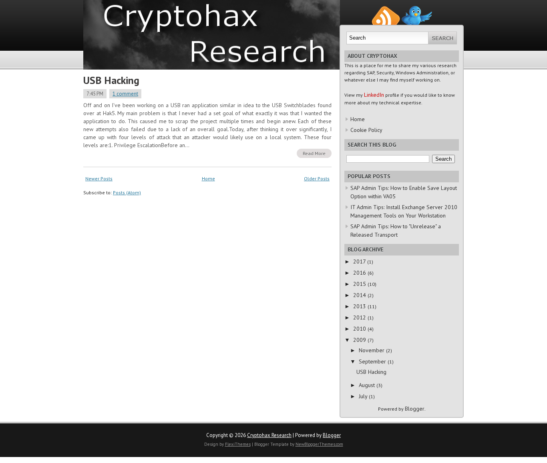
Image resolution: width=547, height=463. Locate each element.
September (373, 361)
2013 (360, 306)
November (372, 350)
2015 (360, 283)
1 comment (125, 93)
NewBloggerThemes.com (319, 444)
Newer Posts (99, 179)
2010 (360, 328)
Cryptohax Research (269, 435)
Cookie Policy (366, 130)
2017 (360, 261)
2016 (360, 272)
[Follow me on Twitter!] (417, 9)
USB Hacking (111, 80)
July (364, 396)
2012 (360, 317)
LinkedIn (374, 94)
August (367, 385)
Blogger (414, 408)
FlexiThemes (238, 444)
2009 (360, 339)
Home (208, 179)
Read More (314, 153)
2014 (360, 295)
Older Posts (317, 179)
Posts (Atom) (127, 193)
